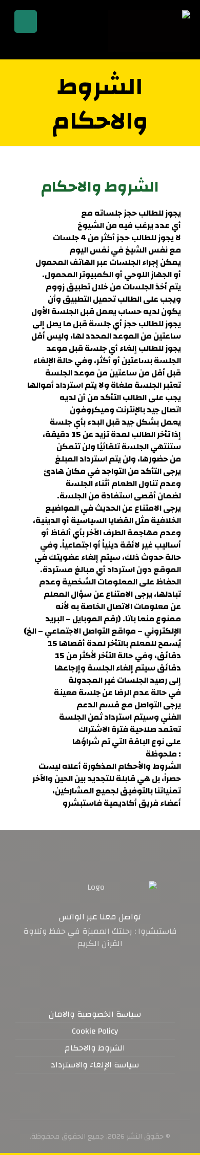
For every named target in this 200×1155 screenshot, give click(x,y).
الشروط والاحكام (95, 1048)
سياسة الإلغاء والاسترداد (95, 1065)
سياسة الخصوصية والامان (95, 1014)
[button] (120, 975)
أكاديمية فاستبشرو (100, 803)
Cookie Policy (95, 1031)
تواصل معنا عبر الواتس (100, 917)
